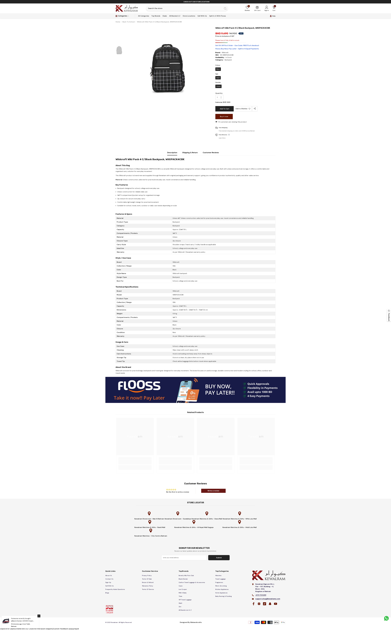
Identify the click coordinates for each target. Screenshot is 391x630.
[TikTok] (195, 326)
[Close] (218, 292)
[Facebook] (187, 326)
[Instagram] (191, 326)
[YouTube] (204, 326)
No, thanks (197, 331)
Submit (195, 318)
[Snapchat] (200, 326)
